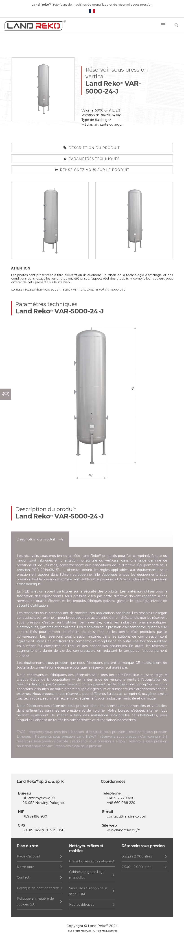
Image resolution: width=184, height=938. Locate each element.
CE (138, 663)
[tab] (40, 539)
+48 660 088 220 (121, 802)
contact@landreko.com (127, 816)
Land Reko (98, 926)
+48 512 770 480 (120, 798)
